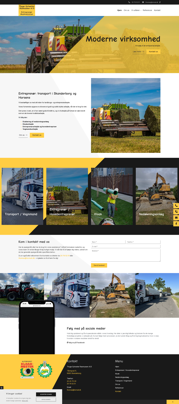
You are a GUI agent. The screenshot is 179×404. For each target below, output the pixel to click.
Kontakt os (153, 51)
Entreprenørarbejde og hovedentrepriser (40, 127)
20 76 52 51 (136, 2)
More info (25, 401)
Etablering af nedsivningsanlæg (36, 122)
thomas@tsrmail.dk (152, 2)
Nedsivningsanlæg (122, 377)
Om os (22, 135)
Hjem (117, 367)
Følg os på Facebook (76, 342)
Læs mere (137, 51)
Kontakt (118, 391)
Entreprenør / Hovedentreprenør (127, 370)
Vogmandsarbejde (30, 129)
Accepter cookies (46, 394)
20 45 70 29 (71, 381)
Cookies (1, 387)
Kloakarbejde (28, 124)
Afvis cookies (46, 399)
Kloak (117, 374)
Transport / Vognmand (123, 381)
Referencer (119, 388)
